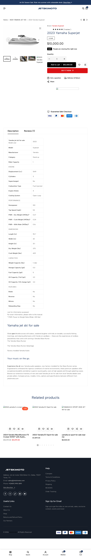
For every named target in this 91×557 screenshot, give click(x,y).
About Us (6, 510)
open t (14, 334)
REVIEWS (49, 488)
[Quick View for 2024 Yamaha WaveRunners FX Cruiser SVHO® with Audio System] (22, 429)
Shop (5, 514)
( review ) (67, 29)
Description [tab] (13, 131)
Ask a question (55, 78)
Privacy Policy (50, 481)
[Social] (5, 494)
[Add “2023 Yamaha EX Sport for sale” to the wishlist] (43, 429)
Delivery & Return (73, 78)
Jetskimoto (13, 532)
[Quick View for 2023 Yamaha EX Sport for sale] (52, 429)
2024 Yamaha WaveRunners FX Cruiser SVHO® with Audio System (16, 436)
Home (5, 20)
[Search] (83, 8)
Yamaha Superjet (58, 26)
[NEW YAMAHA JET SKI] (84, 20)
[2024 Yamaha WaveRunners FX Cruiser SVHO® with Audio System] (16, 419)
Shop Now (67, 2)
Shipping (49, 484)
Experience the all (13, 366)
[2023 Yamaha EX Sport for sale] (45, 419)
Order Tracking (51, 491)
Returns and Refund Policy (12, 517)
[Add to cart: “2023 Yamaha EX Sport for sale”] (39, 429)
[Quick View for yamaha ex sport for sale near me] (81, 429)
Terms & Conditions (53, 477)
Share (52, 82)
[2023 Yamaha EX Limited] (87, 20)
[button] (38, 39)
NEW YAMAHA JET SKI (18, 20)
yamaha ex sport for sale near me (73, 436)
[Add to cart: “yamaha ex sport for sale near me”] (68, 429)
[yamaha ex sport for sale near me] (75, 419)
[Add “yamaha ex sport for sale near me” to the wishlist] (72, 429)
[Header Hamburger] (4, 8)
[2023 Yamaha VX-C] (81, 20)
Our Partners (7, 521)
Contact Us (7, 506)
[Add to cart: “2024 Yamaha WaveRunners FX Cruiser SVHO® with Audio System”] (10, 429)
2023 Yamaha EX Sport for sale (45, 435)
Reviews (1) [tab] (29, 131)
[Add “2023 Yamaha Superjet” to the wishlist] (79, 64)
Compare (49, 474)
